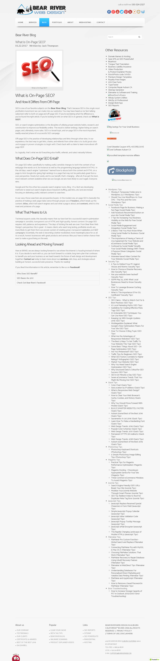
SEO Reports (113, 105)
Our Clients (22, 636)
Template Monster (143, 12)
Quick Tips (126, 385)
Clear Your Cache (58, 630)
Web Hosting (85, 22)
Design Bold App (115, 103)
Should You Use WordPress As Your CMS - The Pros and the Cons (126, 199)
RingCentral (89, 639)
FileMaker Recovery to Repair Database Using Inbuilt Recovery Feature (127, 559)
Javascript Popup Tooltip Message (125, 521)
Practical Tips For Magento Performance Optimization (122, 464)
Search (139, 37)
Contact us (29, 259)
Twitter (122, 12)
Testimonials (22, 633)
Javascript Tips (118, 514)
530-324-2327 (138, 4)
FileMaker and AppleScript (122, 578)
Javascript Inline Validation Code (124, 516)
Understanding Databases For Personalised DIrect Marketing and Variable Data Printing (125, 573)
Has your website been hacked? (124, 274)
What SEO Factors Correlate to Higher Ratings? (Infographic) (127, 358)
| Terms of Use (112, 633)
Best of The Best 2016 (26, 642)
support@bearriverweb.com (120, 653)
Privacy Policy (124, 631)
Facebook (109, 12)
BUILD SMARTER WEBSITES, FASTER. (127, 408)
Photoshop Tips (119, 452)
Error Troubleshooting (125, 595)
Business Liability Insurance (119, 67)
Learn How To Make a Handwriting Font (128, 421)
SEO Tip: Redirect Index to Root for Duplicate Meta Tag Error (126, 497)
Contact (101, 22)
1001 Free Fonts (115, 82)
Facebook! (75, 267)
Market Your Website (120, 362)
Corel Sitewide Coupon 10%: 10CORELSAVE (125, 147)
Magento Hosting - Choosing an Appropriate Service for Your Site (125, 471)
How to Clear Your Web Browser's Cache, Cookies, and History (125, 397)
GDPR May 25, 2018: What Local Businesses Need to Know (124, 281)
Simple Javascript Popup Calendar (125, 511)
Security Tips (133, 267)
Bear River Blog (58, 108)
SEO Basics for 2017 (25, 278)
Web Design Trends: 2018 (122, 439)
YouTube (117, 12)
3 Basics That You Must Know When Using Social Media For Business (126, 232)
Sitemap (87, 633)
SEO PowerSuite (91, 636)
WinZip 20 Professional (118, 100)
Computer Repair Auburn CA (120, 87)
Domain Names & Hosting (119, 56)
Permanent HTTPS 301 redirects (125, 434)
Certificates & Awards (27, 639)
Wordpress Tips (132, 194)
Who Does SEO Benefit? (27, 273)
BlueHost (112, 61)
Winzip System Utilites (117, 98)
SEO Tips (128, 303)
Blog (44, 22)
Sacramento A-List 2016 (121, 418)
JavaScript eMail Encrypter (122, 527)
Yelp (130, 12)
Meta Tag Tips (56, 633)
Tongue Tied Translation (118, 64)
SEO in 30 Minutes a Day (121, 375)
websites (86, 230)
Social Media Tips (127, 210)
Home (20, 22)
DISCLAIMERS (127, 633)
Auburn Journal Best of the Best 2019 (127, 442)
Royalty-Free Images (117, 79)
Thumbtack (134, 12)
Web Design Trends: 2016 (122, 426)
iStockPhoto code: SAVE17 (119, 74)
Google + (113, 12)
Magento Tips (118, 475)
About (70, 22)
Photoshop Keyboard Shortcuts (124, 449)
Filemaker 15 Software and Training (122, 92)
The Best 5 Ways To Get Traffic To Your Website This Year (126, 343)
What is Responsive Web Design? (125, 390)
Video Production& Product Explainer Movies (119, 71)
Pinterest (126, 12)
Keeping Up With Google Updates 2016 (125, 320)
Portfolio (57, 22)
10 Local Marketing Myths (122, 305)
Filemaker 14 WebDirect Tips (123, 565)
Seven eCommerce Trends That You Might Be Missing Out (126, 379)
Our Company (23, 630)
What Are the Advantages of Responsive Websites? (123, 338)
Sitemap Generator (116, 90)
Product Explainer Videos (62, 642)
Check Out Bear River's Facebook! (31, 283)
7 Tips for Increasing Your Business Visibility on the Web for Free (126, 219)
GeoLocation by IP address (122, 388)
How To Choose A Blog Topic (124, 331)
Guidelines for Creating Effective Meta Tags (127, 309)
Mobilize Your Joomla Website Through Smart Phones (124, 492)
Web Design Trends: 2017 (122, 431)
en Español (22, 645)
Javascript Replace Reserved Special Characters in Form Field (126, 505)
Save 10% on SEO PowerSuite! (121, 59)
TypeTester (113, 85)
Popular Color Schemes (121, 429)
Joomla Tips (130, 488)
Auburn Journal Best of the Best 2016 (127, 413)
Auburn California (129, 641)
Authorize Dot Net (139, 12)
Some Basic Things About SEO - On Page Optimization (126, 348)
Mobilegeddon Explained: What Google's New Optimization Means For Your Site (127, 326)
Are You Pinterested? (120, 351)
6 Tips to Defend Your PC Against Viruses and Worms (125, 265)
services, (64, 259)
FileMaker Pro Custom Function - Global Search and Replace (125, 541)
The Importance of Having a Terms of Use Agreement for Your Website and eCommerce (127, 241)
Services (32, 22)
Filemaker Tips (128, 550)
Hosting (88, 642)
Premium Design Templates (120, 77)
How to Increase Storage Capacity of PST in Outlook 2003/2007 (126, 592)
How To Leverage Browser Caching (126, 287)
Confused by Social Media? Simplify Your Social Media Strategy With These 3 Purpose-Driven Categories (127, 248)
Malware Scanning (58, 639)
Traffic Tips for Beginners (122, 354)
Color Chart (116, 385)
